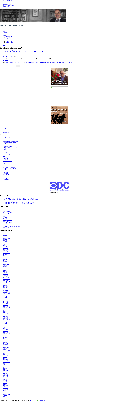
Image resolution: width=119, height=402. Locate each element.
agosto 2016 (5, 337)
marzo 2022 (5, 260)
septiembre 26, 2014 (7, 56)
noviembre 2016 (6, 333)
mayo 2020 (5, 286)
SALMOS (5, 178)
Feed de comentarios (7, 130)
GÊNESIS (5, 157)
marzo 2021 (5, 274)
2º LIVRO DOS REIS (8, 140)
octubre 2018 (5, 308)
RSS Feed (10, 0)
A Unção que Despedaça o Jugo (10, 208)
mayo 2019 (5, 301)
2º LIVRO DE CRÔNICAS (9, 138)
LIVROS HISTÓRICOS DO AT (10, 168)
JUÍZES (4, 164)
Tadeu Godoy (6, 225)
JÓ (3, 162)
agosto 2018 (5, 310)
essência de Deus (35, 62)
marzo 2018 (5, 316)
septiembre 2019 (6, 296)
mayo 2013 (5, 385)
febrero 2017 (5, 329)
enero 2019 (5, 305)
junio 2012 (5, 397)
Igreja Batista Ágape (7, 212)
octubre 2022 (5, 251)
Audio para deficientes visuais (9, 142)
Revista (7, 38)
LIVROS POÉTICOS (7, 169)
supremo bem (69, 62)
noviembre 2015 (6, 348)
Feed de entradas (6, 129)
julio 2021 (5, 269)
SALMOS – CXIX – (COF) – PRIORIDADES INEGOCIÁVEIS (17, 203)
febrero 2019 (5, 303)
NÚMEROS (5, 173)
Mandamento (43, 62)
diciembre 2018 (6, 306)
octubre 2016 (5, 334)
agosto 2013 (5, 381)
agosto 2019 (5, 297)
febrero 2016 (5, 344)
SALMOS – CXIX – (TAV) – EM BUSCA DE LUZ (14, 201)
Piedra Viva (5, 221)
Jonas (40, 62)
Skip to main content (7, 4)
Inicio (4, 31)
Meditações (8, 37)
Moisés (48, 62)
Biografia (5, 32)
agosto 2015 (5, 352)
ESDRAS (5, 148)
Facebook (5, 0)
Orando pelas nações (7, 220)
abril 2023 (5, 244)
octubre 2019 (5, 295)
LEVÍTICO (5, 166)
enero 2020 (5, 291)
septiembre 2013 (6, 380)
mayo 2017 (5, 326)
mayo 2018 (5, 313)
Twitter (1, 0)
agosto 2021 (5, 267)
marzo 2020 (5, 288)
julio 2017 (5, 324)
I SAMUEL (5, 158)
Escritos (4, 35)
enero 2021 (5, 276)
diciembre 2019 (6, 292)
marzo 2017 (5, 328)
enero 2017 (5, 331)
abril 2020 (5, 287)
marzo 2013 (5, 388)
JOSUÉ (4, 163)
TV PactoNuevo (9, 42)
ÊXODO (5, 153)
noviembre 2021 (6, 265)
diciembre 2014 (6, 362)
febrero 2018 (5, 317)
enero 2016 (5, 345)
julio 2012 (5, 396)
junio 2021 (5, 270)
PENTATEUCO (20, 62)
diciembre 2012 (6, 390)
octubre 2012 (5, 393)
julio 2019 (5, 298)
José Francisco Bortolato (11, 25)
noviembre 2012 (6, 391)
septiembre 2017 (6, 322)
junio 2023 (5, 241)
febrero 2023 (5, 246)
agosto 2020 (5, 282)
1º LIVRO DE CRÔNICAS (9, 137)
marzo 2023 (5, 245)
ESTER (4, 149)
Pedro (58, 62)
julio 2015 (5, 353)
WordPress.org (6, 132)
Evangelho (5, 152)
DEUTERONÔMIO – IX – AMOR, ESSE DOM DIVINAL (23, 51)
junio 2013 (5, 384)
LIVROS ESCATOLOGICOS (9, 167)
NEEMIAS (5, 172)
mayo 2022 (5, 258)
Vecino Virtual (6, 227)
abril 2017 (5, 327)
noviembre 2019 (6, 293)
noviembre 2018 (6, 307)
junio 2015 (5, 354)
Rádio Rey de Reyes (7, 222)
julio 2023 (5, 240)
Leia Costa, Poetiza (7, 216)
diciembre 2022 (6, 249)
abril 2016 (5, 342)
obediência (52, 62)
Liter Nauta (5, 217)
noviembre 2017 (6, 321)
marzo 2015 (5, 358)
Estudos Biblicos (9, 36)
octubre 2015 (5, 349)
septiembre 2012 (6, 394)
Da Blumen (5, 210)
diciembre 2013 (6, 376)
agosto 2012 (5, 395)
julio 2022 (5, 255)
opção (55, 62)
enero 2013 (5, 389)
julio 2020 (5, 284)
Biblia (4, 45)
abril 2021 (5, 272)
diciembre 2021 (6, 264)
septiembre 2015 (6, 350)
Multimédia (5, 40)
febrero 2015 (5, 359)
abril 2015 (5, 357)
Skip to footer (6, 6)
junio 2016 (5, 339)
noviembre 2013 (6, 378)
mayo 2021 (5, 271)
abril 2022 (5, 259)
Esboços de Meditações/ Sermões (10, 147)
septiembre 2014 (6, 365)
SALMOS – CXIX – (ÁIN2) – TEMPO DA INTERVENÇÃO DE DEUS (19, 198)
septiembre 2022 (6, 253)
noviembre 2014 (6, 363)
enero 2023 (5, 248)
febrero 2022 (5, 261)
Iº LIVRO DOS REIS (7, 161)
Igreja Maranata (6, 215)
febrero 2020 (5, 290)
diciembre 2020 (6, 277)
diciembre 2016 (6, 332)
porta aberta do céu (63, 62)
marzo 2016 (5, 343)
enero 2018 (5, 318)
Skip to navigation (7, 3)
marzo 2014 (5, 373)
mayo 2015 (5, 355)
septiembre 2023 (6, 238)
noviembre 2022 (6, 250)
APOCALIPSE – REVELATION (10, 141)
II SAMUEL (5, 159)
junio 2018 (5, 312)
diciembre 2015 (6, 347)
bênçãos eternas (29, 62)
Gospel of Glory (6, 211)
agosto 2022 (5, 254)
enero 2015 (5, 360)
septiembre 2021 (6, 266)
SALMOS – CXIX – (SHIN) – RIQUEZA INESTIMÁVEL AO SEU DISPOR (20, 199)
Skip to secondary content (8, 5)
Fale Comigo (5, 33)
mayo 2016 (5, 341)
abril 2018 (5, 315)
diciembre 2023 (6, 235)
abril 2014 (5, 371)
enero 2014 (5, 375)
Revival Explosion (7, 223)
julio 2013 (5, 383)
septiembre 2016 (6, 336)
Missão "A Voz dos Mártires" (9, 218)
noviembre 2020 (6, 279)
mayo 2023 (5, 243)
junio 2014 (5, 369)
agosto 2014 (5, 367)
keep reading (5, 60)
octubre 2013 (5, 379)
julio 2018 (5, 311)
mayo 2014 (5, 370)
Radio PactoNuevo (10, 41)
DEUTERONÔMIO (13, 62)
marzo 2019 (5, 302)
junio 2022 (5, 256)
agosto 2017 (5, 323)
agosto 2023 (5, 239)
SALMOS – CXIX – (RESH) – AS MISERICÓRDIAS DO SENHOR (18, 202)
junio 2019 (5, 300)
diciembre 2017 (6, 319)
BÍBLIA (7, 62)
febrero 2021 (5, 275)
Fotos (7, 43)
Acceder (4, 128)
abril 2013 (5, 386)
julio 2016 (5, 338)
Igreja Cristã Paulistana (8, 213)
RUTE (4, 177)
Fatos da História (6, 154)
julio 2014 (5, 368)
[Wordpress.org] (41, 400)
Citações (4, 144)
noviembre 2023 (6, 236)
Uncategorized (6, 179)
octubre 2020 (5, 280)
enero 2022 (5, 262)
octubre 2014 (5, 364)
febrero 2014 (5, 374)
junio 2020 (5, 285)
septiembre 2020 (6, 281)
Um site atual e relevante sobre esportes (11, 226)
